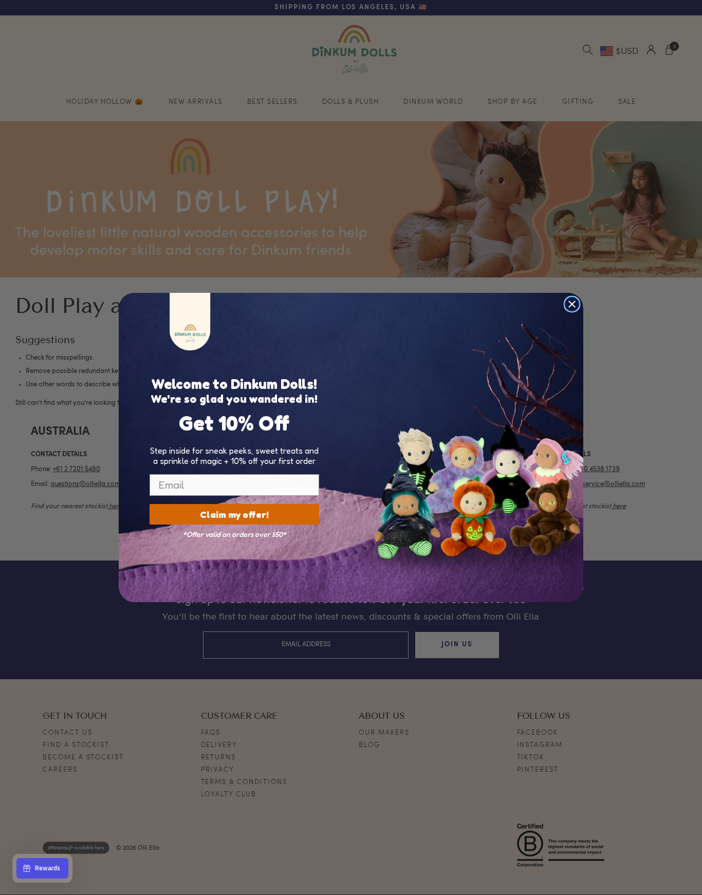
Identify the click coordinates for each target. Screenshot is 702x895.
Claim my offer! (234, 514)
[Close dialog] (572, 304)
